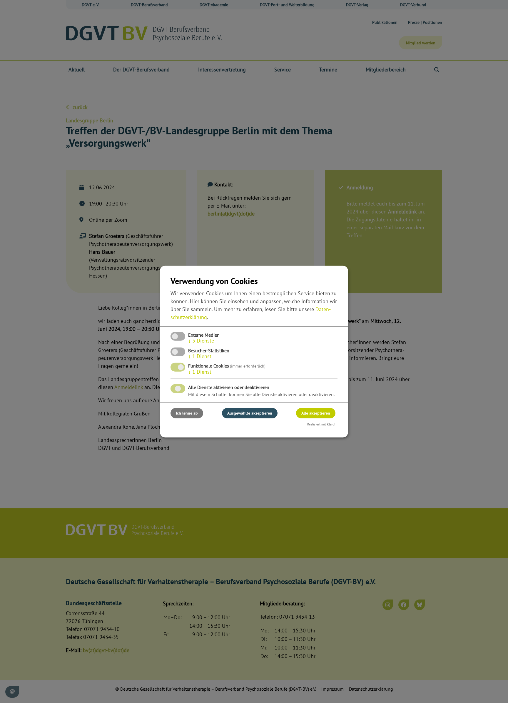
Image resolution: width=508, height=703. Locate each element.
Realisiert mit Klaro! (321, 424)
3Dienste (201, 340)
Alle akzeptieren (315, 413)
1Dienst (199, 356)
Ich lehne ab (187, 413)
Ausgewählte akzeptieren (249, 413)
